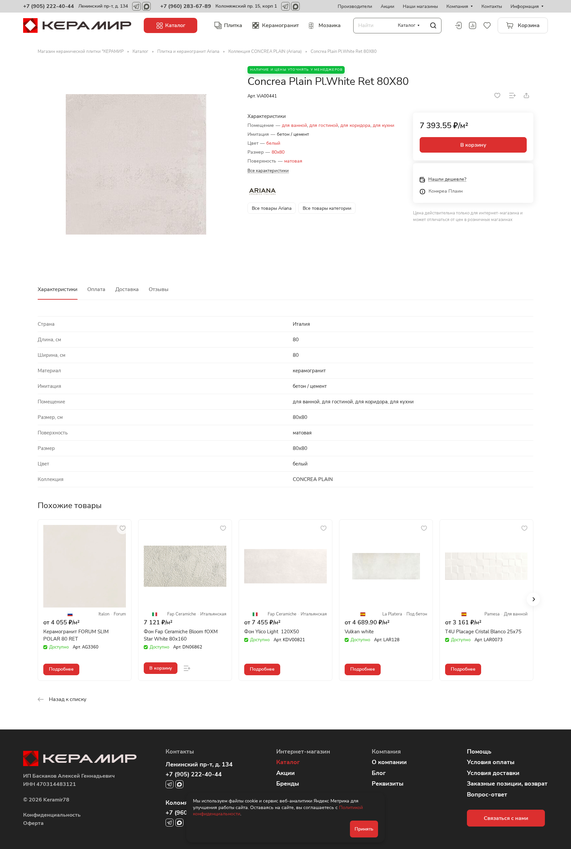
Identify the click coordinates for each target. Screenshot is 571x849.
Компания (386, 752)
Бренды (287, 784)
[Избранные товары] (487, 25)
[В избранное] (497, 95)
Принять (364, 829)
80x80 (278, 152)
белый (273, 143)
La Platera (392, 614)
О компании (389, 762)
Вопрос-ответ (487, 794)
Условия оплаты (490, 762)
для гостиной (323, 125)
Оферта (33, 823)
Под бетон (416, 614)
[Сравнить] (512, 95)
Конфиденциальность (52, 815)
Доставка (127, 289)
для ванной (294, 125)
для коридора (355, 125)
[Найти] (433, 25)
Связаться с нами (506, 818)
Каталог (288, 762)
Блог (379, 773)
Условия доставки (493, 773)
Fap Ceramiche (181, 614)
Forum (120, 614)
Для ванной (516, 614)
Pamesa (492, 614)
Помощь (479, 752)
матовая (293, 161)
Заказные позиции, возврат (507, 784)
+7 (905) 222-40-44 (48, 6)
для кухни (383, 125)
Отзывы (159, 289)
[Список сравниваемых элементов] (472, 25)
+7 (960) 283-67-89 (185, 6)
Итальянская (213, 614)
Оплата (96, 289)
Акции (285, 773)
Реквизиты (387, 784)
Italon (103, 614)
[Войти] (458, 25)
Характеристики (57, 289)
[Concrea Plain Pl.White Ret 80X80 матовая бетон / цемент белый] (136, 164)
